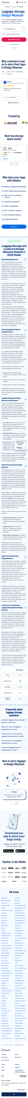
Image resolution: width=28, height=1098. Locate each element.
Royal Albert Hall (18, 945)
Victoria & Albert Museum (20, 1005)
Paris (16, 1054)
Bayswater (4, 913)
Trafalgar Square (18, 995)
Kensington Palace (6, 1010)
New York (18, 1057)
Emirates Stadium (5, 963)
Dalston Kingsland (6, 953)
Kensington (4, 1008)
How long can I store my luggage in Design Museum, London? (12, 742)
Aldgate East (4, 898)
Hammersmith (5, 988)
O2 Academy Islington (20, 915)
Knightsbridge (5, 1020)
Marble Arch (17, 900)
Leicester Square (5, 1025)
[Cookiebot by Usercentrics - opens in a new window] (19, 1076)
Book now (14, 226)
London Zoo (17, 898)
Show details (21, 1089)
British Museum (5, 925)
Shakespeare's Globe (19, 953)
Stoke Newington (19, 975)
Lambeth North (5, 1023)
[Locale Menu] (17, 2)
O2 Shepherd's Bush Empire (20, 920)
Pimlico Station (18, 935)
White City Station (19, 1033)
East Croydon (5, 960)
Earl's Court (4, 958)
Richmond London (19, 943)
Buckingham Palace (6, 933)
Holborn (3, 995)
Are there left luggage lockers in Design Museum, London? (11, 749)
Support (17, 1067)
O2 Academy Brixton (19, 913)
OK (14, 1094)
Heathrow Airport (5, 993)
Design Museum (5, 955)
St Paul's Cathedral (19, 965)
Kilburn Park (4, 1015)
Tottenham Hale (18, 985)
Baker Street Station (6, 900)
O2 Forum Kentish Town (20, 918)
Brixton (3, 928)
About (3, 1064)
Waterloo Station (18, 1020)
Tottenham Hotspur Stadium (20, 988)
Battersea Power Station (7, 910)
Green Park (4, 983)
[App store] (20, 850)
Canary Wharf (5, 940)
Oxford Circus (18, 925)
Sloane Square (18, 960)
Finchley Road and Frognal (7, 973)
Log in (21, 2)
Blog (3, 1070)
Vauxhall (17, 1003)
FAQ (3, 1067)
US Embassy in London (20, 1000)
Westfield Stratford (19, 1028)
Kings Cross (4, 1018)
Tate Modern (18, 978)
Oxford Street (18, 928)
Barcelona (5, 1057)
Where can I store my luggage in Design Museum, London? (11, 728)
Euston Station (5, 965)
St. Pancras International (20, 968)
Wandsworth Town (19, 1015)
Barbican (4, 908)
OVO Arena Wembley (19, 923)
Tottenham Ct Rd (18, 983)
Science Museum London (20, 950)
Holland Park (4, 998)
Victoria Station (18, 1013)
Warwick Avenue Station (20, 1018)
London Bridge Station (7, 1030)
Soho (16, 963)
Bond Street (4, 920)
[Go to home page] (5, 2)
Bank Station (4, 903)
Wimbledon (17, 1035)
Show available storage (14, 39)
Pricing (17, 1064)
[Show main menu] (25, 2)
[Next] (16, 164)
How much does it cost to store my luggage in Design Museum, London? (13, 735)
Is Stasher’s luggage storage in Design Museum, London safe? (13, 721)
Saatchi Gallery (18, 948)
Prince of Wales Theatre (20, 938)
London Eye (4, 1035)
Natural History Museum (20, 908)
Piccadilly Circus (18, 933)
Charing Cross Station (6, 945)
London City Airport (6, 1033)
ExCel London (5, 968)
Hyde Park (4, 1003)
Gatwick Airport (5, 978)
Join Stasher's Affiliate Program (20, 1071)
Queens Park (18, 940)
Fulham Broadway (6, 975)
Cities (6, 1045)
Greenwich (4, 985)
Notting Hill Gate (18, 910)
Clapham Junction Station (7, 948)
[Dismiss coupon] (26, 441)
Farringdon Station (6, 970)
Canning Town (5, 943)
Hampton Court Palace (7, 990)
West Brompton (18, 1025)
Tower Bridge (18, 990)
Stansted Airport (18, 973)
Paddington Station (19, 930)
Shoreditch (17, 958)
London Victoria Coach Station (7, 1038)
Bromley (3, 930)
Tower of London (18, 993)
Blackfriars (4, 918)
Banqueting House (6, 905)
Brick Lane (4, 923)
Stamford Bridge (18, 970)
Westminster (18, 1030)
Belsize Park (4, 915)
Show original (13, 97)
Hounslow (4, 1000)
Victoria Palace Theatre (20, 1010)
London (14, 47)
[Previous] (11, 164)
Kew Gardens (5, 1013)
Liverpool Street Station (7, 1028)
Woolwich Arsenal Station (20, 1038)
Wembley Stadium (19, 1023)
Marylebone (17, 903)
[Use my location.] (24, 29)
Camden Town (5, 938)
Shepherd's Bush (19, 955)
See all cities (5, 1060)
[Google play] (8, 850)
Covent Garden (5, 950)
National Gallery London (20, 905)
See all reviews (13, 103)
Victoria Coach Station (20, 1008)
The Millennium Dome (20, 980)
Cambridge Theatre (6, 935)
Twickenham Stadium (20, 998)
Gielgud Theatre (5, 980)
